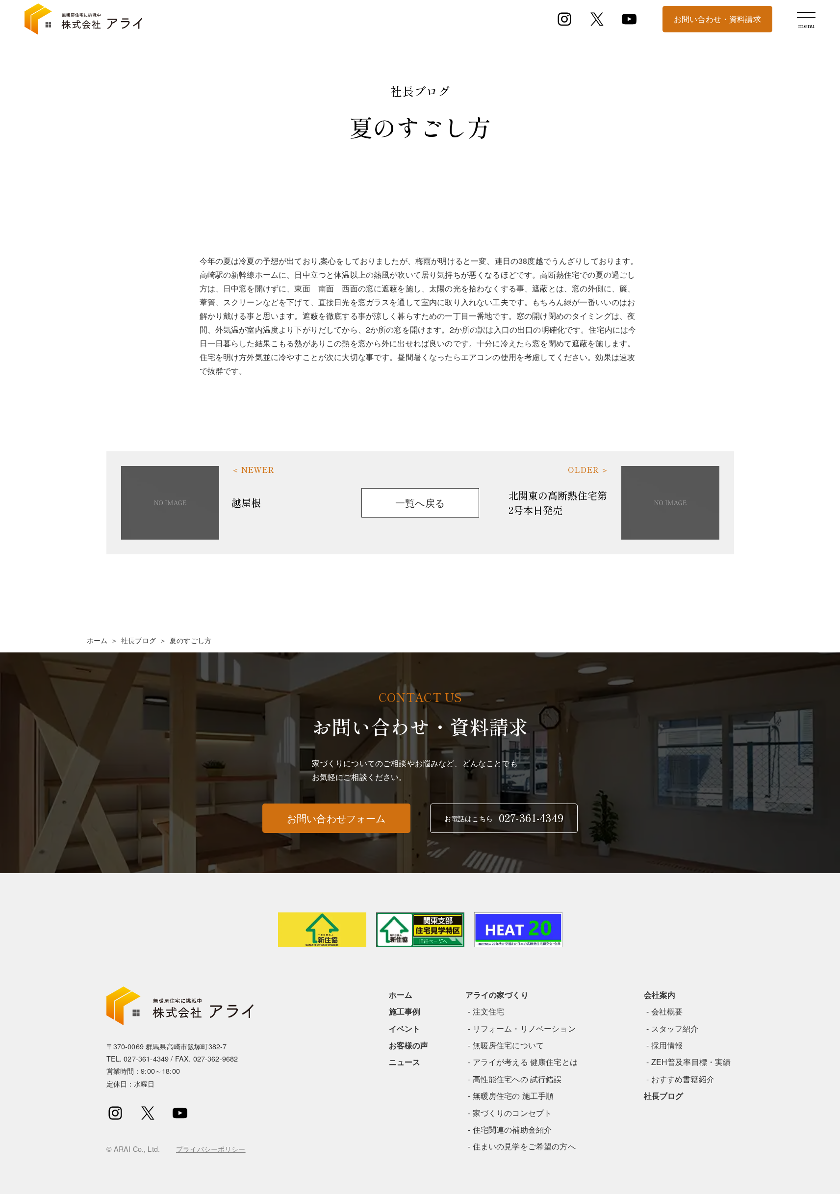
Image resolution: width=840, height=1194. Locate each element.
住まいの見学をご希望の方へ (524, 1146)
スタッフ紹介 (675, 1028)
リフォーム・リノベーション (524, 1028)
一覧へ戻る (420, 502)
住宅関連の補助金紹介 (512, 1129)
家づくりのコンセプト (512, 1112)
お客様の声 (409, 1045)
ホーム (97, 640)
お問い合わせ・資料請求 (717, 19)
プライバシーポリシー (211, 1148)
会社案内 (660, 994)
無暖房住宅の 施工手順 (513, 1095)
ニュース (405, 1061)
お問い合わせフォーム (336, 818)
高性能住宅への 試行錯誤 (517, 1079)
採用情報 (667, 1045)
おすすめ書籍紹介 (682, 1079)
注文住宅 (489, 1011)
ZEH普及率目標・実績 (691, 1061)
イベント (405, 1028)
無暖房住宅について (508, 1045)
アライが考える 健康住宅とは (525, 1061)
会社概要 (667, 1011)
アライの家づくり (497, 994)
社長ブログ (138, 640)
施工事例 (405, 1011)
